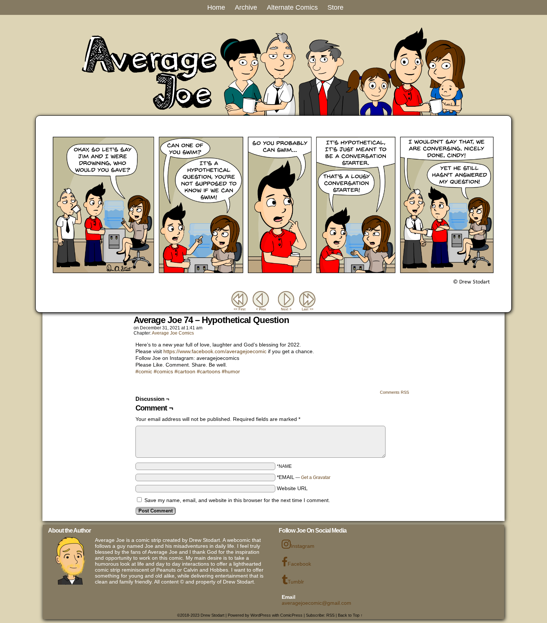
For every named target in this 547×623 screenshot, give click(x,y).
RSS (330, 615)
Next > (286, 309)
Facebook (299, 564)
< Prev (261, 309)
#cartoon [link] (185, 371)
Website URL (292, 488)
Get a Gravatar (315, 477)
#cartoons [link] (208, 371)
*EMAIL (303, 477)
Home (216, 7)
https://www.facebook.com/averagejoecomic (214, 351)
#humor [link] (231, 371)
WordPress (260, 615)
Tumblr (296, 582)
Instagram (302, 546)
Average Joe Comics (173, 333)
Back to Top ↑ (350, 615)
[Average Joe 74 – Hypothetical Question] (273, 288)
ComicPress (291, 615)
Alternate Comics (292, 7)
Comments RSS (394, 392)
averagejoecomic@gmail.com (316, 603)
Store (335, 7)
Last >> (307, 309)
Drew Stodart (212, 615)
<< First (240, 309)
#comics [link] (163, 371)
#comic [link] (143, 371)
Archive (246, 7)
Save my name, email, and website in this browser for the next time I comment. (237, 500)
